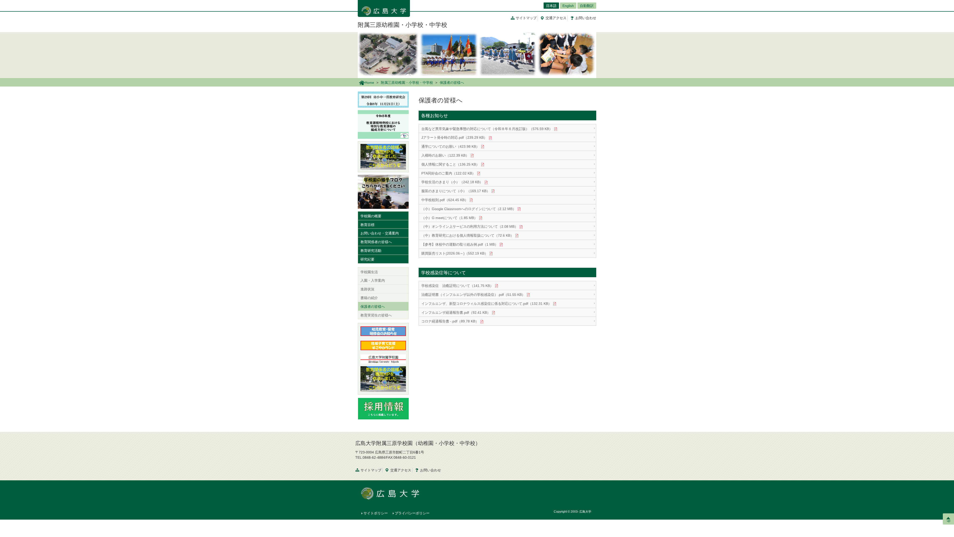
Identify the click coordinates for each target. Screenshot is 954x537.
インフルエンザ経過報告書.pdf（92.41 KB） (455, 312)
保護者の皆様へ (372, 307)
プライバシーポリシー (412, 513)
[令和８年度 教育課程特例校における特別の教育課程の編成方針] (383, 124)
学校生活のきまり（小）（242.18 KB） (452, 182)
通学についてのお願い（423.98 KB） (450, 146)
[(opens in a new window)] (383, 157)
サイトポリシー (375, 513)
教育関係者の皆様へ (376, 242)
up (948, 521)
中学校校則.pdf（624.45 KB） (444, 200)
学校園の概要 (370, 216)
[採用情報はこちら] (383, 408)
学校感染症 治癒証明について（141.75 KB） (457, 286)
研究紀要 (367, 259)
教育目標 (367, 225)
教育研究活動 (370, 251)
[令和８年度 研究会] (383, 99)
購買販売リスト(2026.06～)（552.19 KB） (454, 253)
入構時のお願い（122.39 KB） (445, 155)
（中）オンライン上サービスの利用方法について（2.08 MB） (469, 226)
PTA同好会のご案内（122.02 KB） (448, 173)
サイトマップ (526, 18)
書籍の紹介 (369, 298)
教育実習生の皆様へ (376, 315)
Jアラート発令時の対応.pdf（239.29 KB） (454, 137)
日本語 (551, 6)
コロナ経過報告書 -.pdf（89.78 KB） (450, 321)
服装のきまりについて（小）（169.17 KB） (455, 191)
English (568, 6)
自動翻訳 (587, 6)
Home (369, 83)
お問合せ (585, 18)
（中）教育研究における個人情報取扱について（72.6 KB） (467, 235)
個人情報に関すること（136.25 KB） (450, 164)
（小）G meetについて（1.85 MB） (449, 218)
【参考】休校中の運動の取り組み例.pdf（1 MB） (459, 244)
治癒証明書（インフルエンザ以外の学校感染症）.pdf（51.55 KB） (473, 295)
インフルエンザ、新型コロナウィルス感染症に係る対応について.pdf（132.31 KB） (486, 304)
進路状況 (367, 289)
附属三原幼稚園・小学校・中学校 (402, 24)
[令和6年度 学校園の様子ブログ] (383, 191)
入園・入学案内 (372, 280)
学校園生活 (369, 272)
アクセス (556, 18)
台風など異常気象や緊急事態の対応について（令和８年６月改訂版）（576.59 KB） (487, 129)
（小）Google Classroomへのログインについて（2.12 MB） (468, 209)
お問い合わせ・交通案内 (379, 233)
